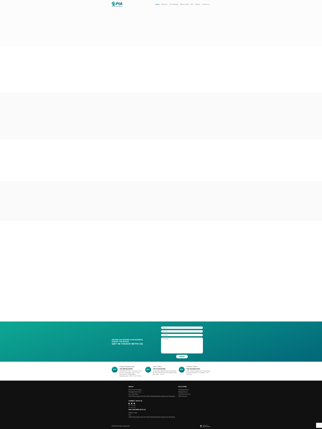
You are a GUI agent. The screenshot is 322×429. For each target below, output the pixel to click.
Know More (116, 91)
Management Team (134, 392)
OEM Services (182, 396)
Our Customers (133, 394)
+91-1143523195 (159, 369)
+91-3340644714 (193, 369)
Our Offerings (173, 4)
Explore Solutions (120, 48)
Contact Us (205, 4)
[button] (113, 254)
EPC (192, 4)
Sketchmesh (206, 426)
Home (157, 4)
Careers (197, 4)
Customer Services (184, 394)
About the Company (135, 389)
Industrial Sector (183, 389)
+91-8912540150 (125, 369)
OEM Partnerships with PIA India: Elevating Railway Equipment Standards (151, 396)
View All (165, 135)
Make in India (184, 4)
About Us (164, 4)
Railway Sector (183, 392)
